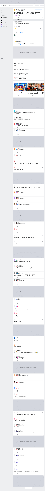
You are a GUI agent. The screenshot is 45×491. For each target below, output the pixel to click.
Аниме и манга (20, 357)
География (20, 77)
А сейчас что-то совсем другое (23, 204)
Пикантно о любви (21, 306)
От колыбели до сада (21, 69)
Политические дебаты (21, 130)
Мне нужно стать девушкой (20, 78)
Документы (20, 273)
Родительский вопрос (21, 260)
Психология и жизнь (21, 469)
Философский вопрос (21, 161)
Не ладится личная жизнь (19, 67)
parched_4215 (17, 77)
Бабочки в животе (21, 65)
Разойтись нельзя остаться (22, 375)
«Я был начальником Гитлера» (20, 70)
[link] (20, 89)
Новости (18, 299)
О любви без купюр (21, 10)
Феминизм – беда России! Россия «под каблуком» (24, 74)
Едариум (18, 351)
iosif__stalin (16, 69)
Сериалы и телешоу (20, 345)
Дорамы (19, 124)
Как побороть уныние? (18, 63)
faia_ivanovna (16, 65)
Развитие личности (21, 111)
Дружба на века (20, 394)
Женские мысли (20, 198)
